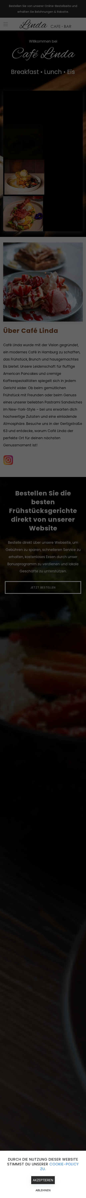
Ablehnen (43, 1190)
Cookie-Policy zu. (59, 1166)
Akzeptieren (43, 1180)
